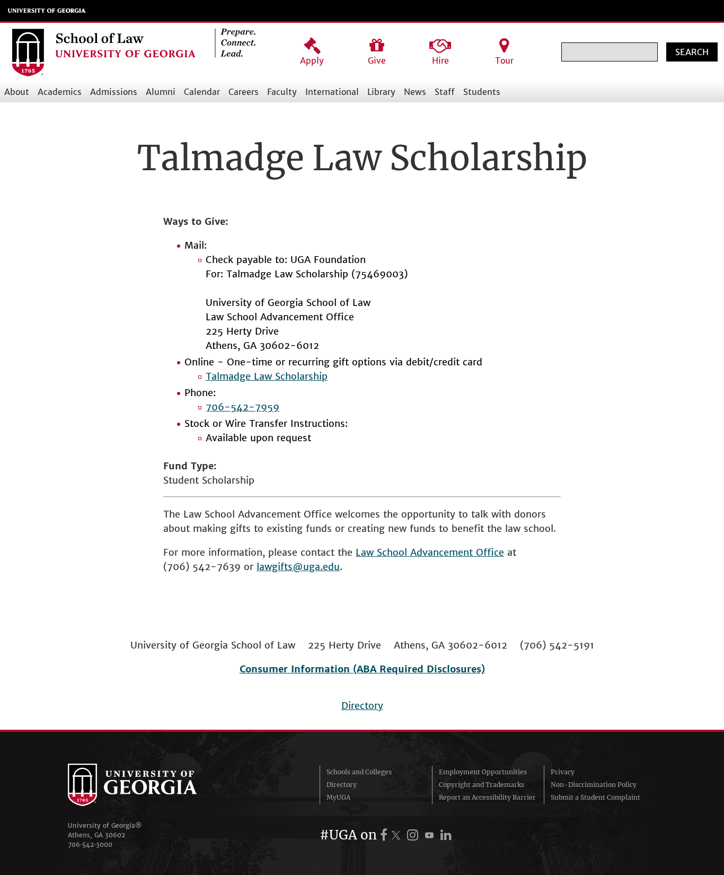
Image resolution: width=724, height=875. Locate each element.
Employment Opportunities (483, 772)
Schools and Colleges (359, 772)
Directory (362, 705)
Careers (243, 91)
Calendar (202, 91)
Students (481, 91)
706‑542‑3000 (90, 844)
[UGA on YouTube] (431, 835)
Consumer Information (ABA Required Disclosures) (362, 669)
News (415, 91)
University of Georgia (47, 10)
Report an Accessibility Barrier (487, 797)
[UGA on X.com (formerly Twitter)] (397, 835)
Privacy (563, 772)
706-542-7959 (242, 407)
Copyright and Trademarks (481, 785)
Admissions (113, 91)
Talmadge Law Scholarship (267, 376)
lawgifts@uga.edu (298, 567)
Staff (445, 91)
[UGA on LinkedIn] (446, 835)
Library (381, 91)
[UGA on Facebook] (385, 835)
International (332, 91)
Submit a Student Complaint (595, 797)
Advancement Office (457, 552)
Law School (383, 552)
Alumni (160, 91)
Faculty (282, 91)
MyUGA (338, 797)
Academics (60, 91)
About (16, 91)
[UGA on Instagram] (414, 835)
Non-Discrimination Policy (594, 785)
